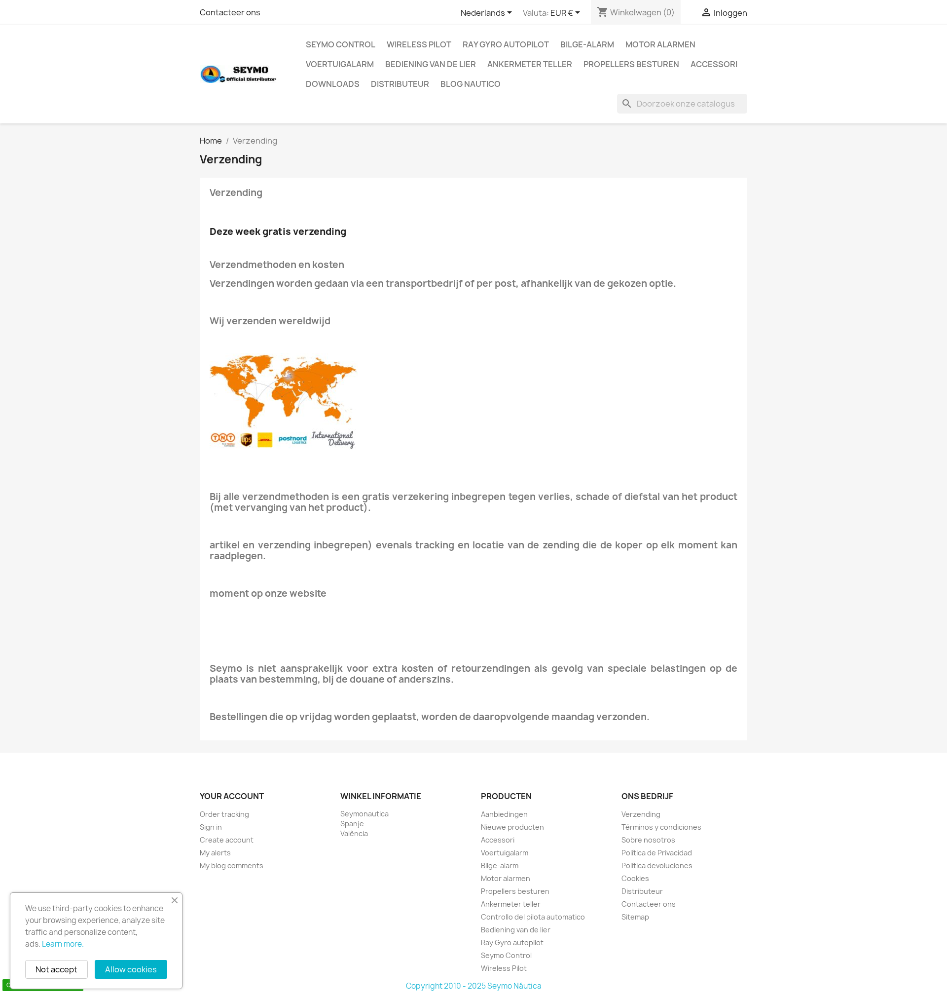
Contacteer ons (230, 12)
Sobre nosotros (648, 840)
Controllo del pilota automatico (533, 917)
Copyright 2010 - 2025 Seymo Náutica (474, 986)
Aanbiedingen (504, 814)
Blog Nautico (470, 83)
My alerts (215, 852)
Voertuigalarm (340, 64)
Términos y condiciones (661, 827)
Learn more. (63, 944)
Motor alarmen (660, 44)
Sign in (211, 827)
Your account (232, 796)
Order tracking (224, 814)
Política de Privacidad (656, 852)
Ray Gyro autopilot (506, 44)
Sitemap (635, 917)
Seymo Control (340, 44)
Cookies (635, 878)
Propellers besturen (631, 64)
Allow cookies (131, 969)
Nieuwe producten (512, 827)
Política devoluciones (656, 865)
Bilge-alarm (587, 44)
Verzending (640, 814)
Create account (227, 840)
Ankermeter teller (529, 64)
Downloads (333, 83)
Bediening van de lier (430, 64)
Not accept (56, 969)
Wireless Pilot (419, 44)
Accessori (714, 64)
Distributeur (400, 83)
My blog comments (231, 865)
